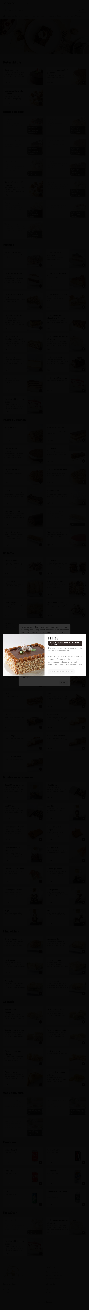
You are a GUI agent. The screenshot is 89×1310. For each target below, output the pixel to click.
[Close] (83, 637)
